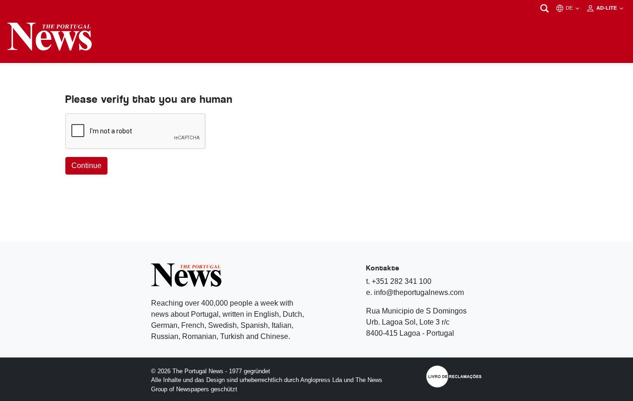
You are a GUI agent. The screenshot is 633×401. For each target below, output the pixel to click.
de (570, 8)
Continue (86, 165)
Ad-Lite (607, 8)
